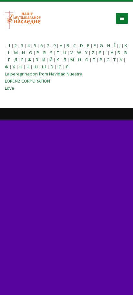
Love (9, 88)
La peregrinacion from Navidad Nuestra (43, 74)
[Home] (25, 19)
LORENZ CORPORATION (27, 81)
